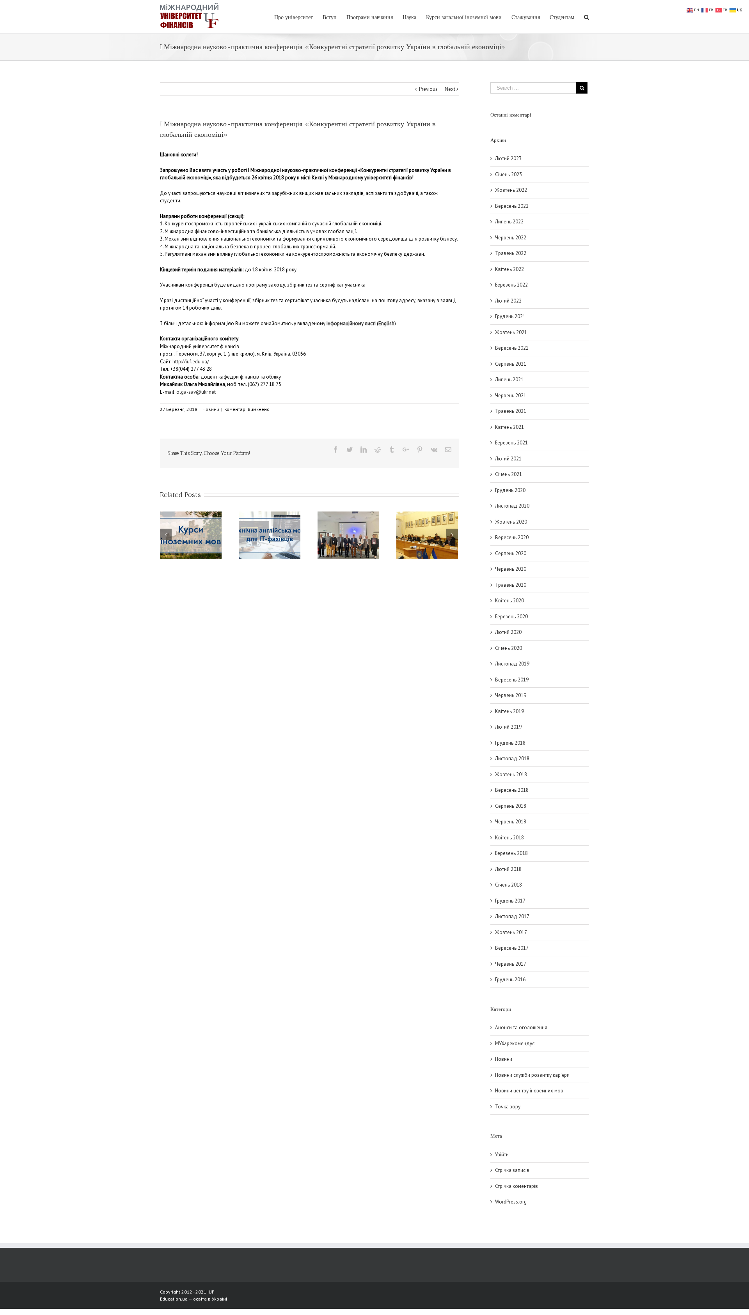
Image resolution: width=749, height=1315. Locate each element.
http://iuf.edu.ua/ (190, 361)
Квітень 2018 (509, 837)
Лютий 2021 (508, 458)
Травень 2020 (510, 585)
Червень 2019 (510, 695)
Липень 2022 (509, 221)
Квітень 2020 (509, 600)
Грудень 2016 (510, 979)
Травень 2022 (510, 253)
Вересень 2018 (512, 790)
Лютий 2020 (508, 632)
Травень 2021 (510, 411)
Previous (428, 89)
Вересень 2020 (512, 537)
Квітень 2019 (509, 711)
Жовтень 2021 (511, 332)
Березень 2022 (511, 284)
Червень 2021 (510, 395)
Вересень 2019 (512, 679)
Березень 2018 (511, 853)
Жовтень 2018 (511, 774)
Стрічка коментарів (516, 1186)
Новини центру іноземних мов (529, 1090)
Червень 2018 (510, 821)
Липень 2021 (509, 379)
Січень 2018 (508, 884)
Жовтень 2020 (511, 522)
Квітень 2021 (509, 427)
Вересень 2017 (512, 948)
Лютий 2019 (508, 727)
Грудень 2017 (510, 900)
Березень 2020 (511, 616)
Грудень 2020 (510, 490)
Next (450, 89)
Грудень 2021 (510, 316)
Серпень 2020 (510, 553)
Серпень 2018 (510, 806)
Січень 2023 (508, 174)
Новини (210, 409)
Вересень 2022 (512, 206)
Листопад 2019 (512, 663)
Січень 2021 (508, 474)
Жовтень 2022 (511, 190)
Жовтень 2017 (511, 932)
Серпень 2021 (510, 364)
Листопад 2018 (512, 758)
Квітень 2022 (509, 269)
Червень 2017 (510, 964)
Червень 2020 (510, 569)
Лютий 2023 (508, 158)
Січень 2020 (508, 648)
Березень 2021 (511, 442)
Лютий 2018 (508, 869)
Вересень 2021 (512, 348)
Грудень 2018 (510, 743)
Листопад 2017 (512, 916)
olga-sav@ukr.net (196, 392)
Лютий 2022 (508, 300)
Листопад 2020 (512, 506)
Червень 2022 (510, 237)
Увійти (502, 1154)
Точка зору (507, 1106)
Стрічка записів (512, 1170)
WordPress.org (511, 1201)
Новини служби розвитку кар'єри (532, 1075)
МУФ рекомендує (514, 1043)
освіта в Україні (210, 1299)
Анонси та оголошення (521, 1027)
